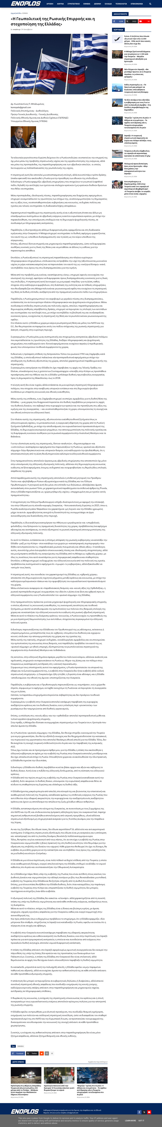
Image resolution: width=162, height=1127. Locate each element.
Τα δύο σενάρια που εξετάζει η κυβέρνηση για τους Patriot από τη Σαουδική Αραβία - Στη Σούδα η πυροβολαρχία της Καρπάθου (137, 105)
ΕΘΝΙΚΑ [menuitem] (86, 4)
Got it (141, 1121)
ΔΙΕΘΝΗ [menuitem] (97, 4)
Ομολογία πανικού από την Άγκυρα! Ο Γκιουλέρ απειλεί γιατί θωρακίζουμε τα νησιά (59, 1088)
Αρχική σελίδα (16, 13)
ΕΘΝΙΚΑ (25, 13)
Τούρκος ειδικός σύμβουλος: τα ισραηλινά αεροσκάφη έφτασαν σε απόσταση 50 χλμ (137, 153)
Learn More (130, 1121)
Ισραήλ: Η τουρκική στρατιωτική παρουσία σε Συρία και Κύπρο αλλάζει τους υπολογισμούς (137, 139)
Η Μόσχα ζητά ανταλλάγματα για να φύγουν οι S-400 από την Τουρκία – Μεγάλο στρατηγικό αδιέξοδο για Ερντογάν (137, 56)
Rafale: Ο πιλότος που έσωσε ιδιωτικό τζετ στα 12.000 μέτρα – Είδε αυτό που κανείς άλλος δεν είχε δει (137, 40)
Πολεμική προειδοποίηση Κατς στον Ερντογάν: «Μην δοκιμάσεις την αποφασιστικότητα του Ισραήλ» (136, 169)
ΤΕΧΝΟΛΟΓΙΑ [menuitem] (121, 4)
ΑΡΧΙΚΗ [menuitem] (50, 4)
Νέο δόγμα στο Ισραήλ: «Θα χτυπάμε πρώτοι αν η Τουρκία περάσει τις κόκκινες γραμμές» (137, 73)
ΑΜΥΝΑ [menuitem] (60, 4)
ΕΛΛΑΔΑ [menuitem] (108, 4)
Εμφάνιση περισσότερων (98, 1062)
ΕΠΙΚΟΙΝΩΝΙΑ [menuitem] (137, 4)
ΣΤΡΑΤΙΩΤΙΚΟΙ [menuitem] (74, 4)
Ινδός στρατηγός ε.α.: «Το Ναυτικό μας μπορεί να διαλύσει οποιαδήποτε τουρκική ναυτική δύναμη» (136, 88)
